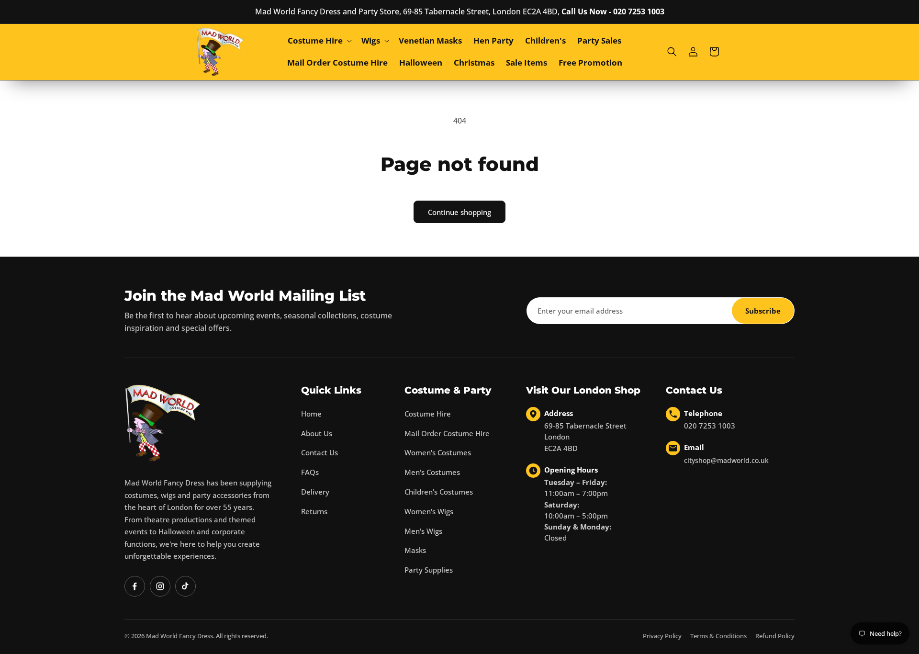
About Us (316, 433)
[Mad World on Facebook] (134, 586)
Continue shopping (459, 212)
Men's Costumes (432, 472)
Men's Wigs (423, 531)
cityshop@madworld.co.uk (726, 460)
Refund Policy (775, 635)
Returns (314, 511)
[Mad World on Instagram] (160, 586)
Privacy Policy (662, 635)
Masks (415, 550)
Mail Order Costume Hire (447, 433)
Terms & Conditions (718, 635)
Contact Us (319, 452)
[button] (319, 41)
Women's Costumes (437, 452)
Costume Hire (427, 413)
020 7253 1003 (709, 425)
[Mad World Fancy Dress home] (162, 423)
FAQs (310, 472)
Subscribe (763, 311)
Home (311, 413)
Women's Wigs (428, 511)
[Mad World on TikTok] (185, 586)
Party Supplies (428, 570)
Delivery (315, 491)
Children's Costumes (438, 491)
